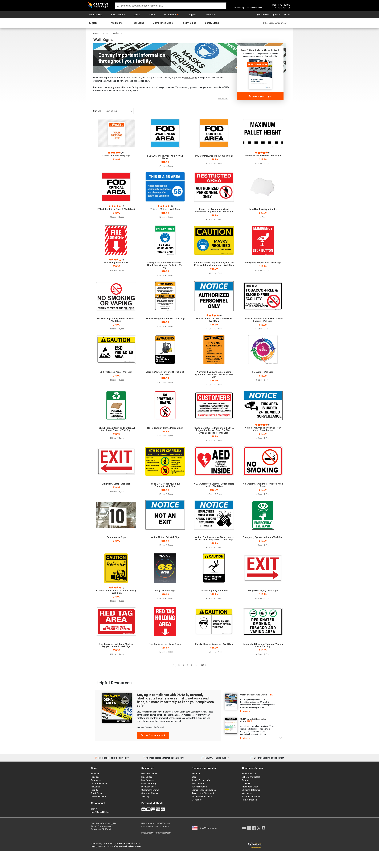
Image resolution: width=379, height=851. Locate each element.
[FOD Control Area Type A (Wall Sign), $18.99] (214, 133)
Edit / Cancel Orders (100, 812)
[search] (171, 5)
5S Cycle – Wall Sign (262, 372)
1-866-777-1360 (279, 5)
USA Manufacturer (208, 828)
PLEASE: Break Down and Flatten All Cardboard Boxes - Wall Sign (116, 429)
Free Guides (146, 777)
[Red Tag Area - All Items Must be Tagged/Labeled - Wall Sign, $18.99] (116, 621)
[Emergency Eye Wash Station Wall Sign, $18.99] (262, 515)
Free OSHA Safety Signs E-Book (260, 50)
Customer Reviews (150, 790)
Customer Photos (149, 793)
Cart (288, 14)
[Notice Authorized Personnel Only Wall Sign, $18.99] (214, 296)
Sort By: (97, 111)
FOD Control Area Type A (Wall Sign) (214, 156)
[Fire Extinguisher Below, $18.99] (116, 240)
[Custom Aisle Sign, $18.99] (116, 515)
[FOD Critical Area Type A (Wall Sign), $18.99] (116, 187)
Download (244, 711)
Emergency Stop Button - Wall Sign (263, 262)
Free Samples (147, 780)
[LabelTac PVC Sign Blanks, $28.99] (262, 187)
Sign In (277, 14)
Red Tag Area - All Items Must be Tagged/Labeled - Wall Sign (116, 645)
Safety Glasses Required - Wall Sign (214, 644)
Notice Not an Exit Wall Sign (165, 537)
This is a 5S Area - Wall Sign (165, 209)
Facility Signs (189, 23)
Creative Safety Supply (115, 846)
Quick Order (264, 14)
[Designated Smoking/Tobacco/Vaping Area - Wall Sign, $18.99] (262, 621)
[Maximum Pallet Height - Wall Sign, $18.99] (262, 133)
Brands (94, 790)
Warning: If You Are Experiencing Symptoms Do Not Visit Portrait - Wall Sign (214, 374)
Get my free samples (151, 735)
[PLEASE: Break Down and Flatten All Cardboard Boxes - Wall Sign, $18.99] (116, 405)
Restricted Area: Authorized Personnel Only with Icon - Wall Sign (214, 210)
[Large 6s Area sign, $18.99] (165, 568)
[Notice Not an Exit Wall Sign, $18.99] (165, 515)
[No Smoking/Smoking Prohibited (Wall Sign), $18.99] (262, 461)
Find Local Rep (198, 783)
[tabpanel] (250, 703)
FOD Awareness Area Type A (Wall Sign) (165, 157)
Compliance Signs (163, 23)
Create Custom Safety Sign (116, 155)
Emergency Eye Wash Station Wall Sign (263, 537)
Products (95, 777)
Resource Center (149, 773)
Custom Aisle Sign (116, 537)
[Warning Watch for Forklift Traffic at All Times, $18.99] (165, 349)
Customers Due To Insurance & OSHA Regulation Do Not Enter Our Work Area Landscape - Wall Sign (214, 430)
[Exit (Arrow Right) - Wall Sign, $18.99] (262, 568)
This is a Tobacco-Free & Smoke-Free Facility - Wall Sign (263, 319)
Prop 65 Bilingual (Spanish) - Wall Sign (165, 318)
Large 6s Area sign (165, 590)
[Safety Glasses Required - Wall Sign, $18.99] (214, 621)
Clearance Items (98, 796)
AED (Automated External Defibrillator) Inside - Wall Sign (214, 485)
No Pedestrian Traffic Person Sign (165, 428)
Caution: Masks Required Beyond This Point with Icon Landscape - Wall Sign (214, 263)
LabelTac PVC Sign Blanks (263, 209)
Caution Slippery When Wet (214, 590)
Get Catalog (239, 8)
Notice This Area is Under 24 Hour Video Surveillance (263, 429)
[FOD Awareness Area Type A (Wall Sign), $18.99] (165, 133)
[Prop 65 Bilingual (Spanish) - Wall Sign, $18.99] (165, 296)
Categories (96, 780)
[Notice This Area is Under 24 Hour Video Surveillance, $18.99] (262, 405)
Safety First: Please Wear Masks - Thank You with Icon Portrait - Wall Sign (165, 265)
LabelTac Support (251, 776)
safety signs (114, 87)
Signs (152, 14)
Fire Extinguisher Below (116, 262)
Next (202, 665)
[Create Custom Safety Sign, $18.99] (116, 133)
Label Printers (118, 14)
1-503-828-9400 (161, 826)
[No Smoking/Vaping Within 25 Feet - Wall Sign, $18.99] (116, 296)
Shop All (95, 773)
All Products (170, 14)
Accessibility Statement (203, 793)
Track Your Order (250, 787)
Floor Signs (137, 23)
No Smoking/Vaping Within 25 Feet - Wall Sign (116, 319)
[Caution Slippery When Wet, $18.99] (214, 568)
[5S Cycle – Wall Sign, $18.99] (262, 349)
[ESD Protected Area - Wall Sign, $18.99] (116, 349)
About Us (210, 14)
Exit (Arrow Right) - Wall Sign (263, 590)
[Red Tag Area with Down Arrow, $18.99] (165, 621)
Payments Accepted (251, 796)
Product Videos (148, 787)
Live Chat (246, 783)
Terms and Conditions (202, 796)
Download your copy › (260, 96)
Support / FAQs (249, 773)
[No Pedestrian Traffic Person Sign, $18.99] (165, 405)
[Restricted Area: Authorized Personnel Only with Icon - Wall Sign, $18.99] (214, 187)
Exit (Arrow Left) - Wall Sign (116, 484)
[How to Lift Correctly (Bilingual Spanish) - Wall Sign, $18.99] (165, 461)
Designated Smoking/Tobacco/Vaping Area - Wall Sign (263, 645)
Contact (245, 780)
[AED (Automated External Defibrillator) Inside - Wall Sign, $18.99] (214, 461)
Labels (137, 14)
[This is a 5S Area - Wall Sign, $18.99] (165, 187)
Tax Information (199, 787)
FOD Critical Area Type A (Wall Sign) (116, 209)
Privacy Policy (96, 843)
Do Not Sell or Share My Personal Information (122, 843)
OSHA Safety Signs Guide (253, 694)
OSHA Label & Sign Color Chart (253, 720)
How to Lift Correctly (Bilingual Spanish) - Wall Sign (165, 485)
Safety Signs (212, 23)
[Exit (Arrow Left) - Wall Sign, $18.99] (116, 461)
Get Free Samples (254, 8)
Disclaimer (196, 800)
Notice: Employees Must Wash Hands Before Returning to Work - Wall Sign (214, 538)
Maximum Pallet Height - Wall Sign (263, 155)
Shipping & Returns (251, 790)
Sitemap (145, 796)
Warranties (247, 793)
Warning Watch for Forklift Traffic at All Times (165, 373)
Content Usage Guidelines (204, 790)
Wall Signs (117, 23)
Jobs (194, 777)
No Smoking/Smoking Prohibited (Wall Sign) (263, 485)
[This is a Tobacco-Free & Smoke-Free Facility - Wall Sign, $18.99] (262, 296)
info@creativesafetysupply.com (156, 833)
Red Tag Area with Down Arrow (165, 644)
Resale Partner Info (201, 780)
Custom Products (99, 783)
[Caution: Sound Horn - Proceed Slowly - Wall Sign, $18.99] (116, 568)
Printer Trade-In (249, 800)
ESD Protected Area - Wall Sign (116, 372)
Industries (95, 787)
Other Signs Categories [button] (274, 23)
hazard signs (190, 77)
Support (192, 14)
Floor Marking (95, 14)
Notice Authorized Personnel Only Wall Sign (214, 319)
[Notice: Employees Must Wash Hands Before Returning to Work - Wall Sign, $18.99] (214, 515)
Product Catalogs (149, 783)
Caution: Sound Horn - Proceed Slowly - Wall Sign (116, 591)
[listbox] (119, 111)
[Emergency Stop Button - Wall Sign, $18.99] (262, 240)
